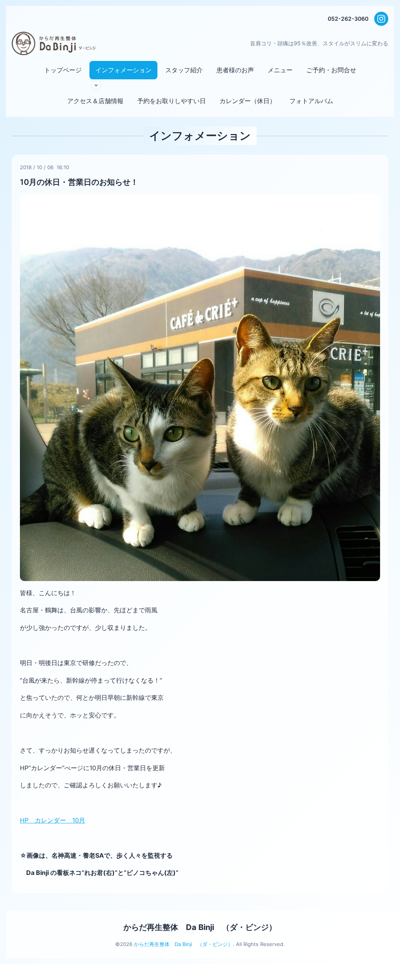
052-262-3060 (348, 18)
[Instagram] (381, 19)
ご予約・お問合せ (331, 70)
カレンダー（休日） (248, 101)
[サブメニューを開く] (96, 85)
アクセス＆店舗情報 (95, 101)
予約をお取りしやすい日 (171, 101)
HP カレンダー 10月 (52, 820)
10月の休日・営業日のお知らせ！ (79, 182)
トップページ (63, 70)
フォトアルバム (311, 101)
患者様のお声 (235, 70)
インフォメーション (123, 70)
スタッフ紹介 (184, 70)
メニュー (280, 70)
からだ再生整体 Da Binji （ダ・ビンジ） (200, 927)
